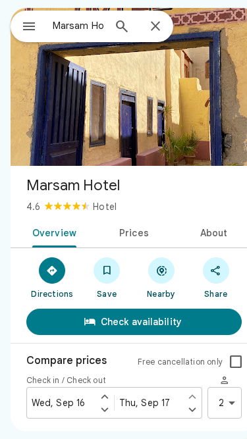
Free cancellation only (180, 362)
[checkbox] (236, 362)
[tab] (52, 231)
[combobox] (78, 26)
